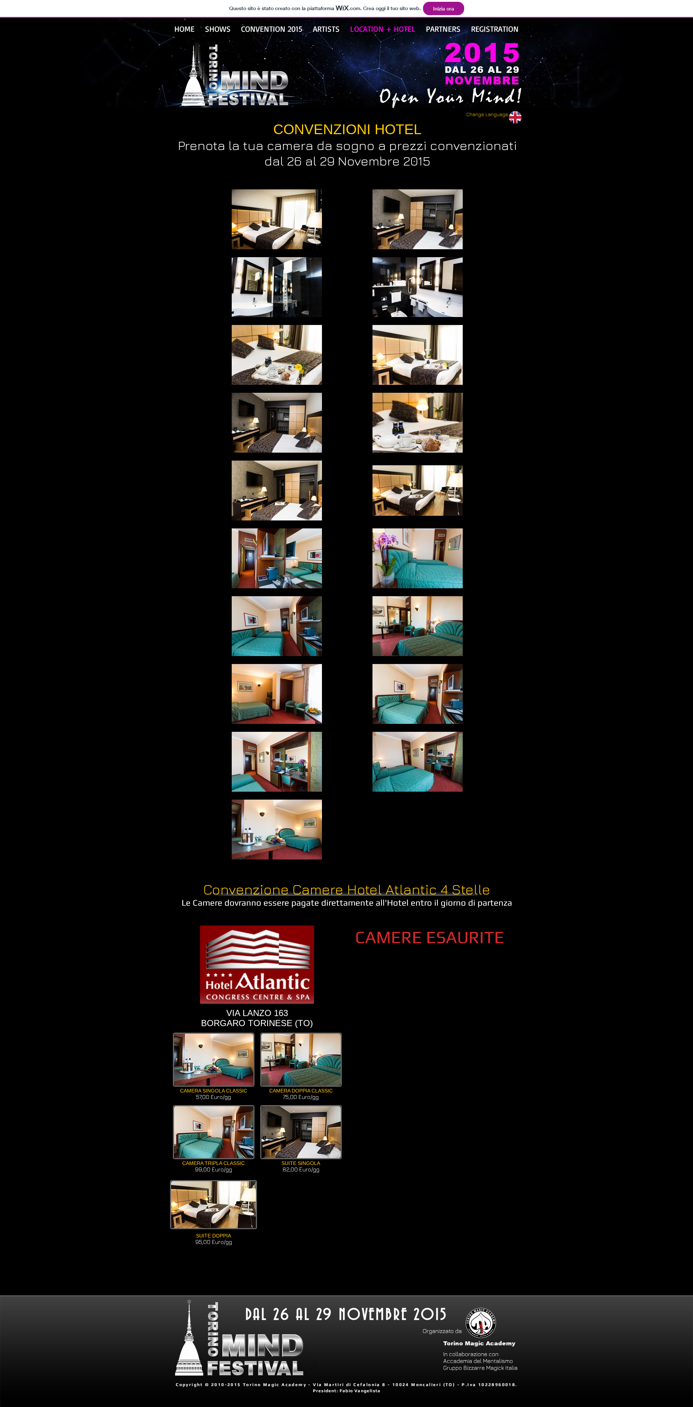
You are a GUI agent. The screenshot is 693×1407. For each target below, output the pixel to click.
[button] (213, 1069)
